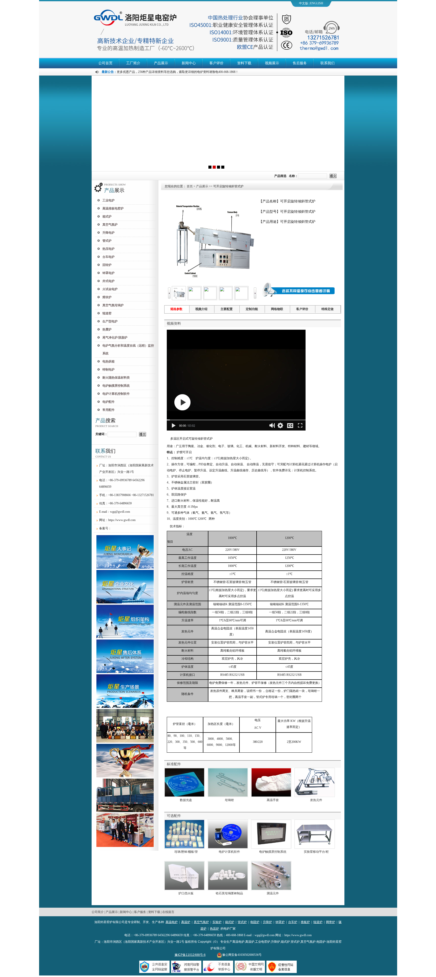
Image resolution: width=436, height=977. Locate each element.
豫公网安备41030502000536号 (242, 955)
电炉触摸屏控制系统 (116, 385)
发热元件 (316, 800)
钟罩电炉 (108, 273)
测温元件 (273, 893)
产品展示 (161, 63)
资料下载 (244, 63)
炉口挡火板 (186, 893)
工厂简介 (133, 63)
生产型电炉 (110, 321)
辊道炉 (317, 922)
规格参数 (176, 309)
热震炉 (107, 329)
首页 (190, 186)
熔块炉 (107, 297)
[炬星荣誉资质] (125, 741)
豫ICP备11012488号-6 (190, 955)
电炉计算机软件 (229, 851)
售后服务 (300, 63)
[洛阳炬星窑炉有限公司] (218, 123)
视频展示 (272, 63)
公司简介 (98, 912)
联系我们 (327, 63)
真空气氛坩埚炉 (113, 305)
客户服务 (140, 912)
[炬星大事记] (125, 567)
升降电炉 (108, 232)
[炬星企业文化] (125, 602)
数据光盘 (186, 800)
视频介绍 (201, 309)
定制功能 (252, 309)
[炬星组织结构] (125, 637)
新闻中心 (189, 63)
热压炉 (214, 928)
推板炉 (305, 922)
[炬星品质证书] (125, 776)
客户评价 (216, 63)
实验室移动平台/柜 (316, 851)
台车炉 (292, 922)
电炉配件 (108, 402)
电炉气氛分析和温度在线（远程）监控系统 (128, 349)
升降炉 (267, 922)
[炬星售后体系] (125, 672)
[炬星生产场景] (125, 707)
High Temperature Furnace (321, 4)
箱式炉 (107, 216)
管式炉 (107, 240)
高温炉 (185, 922)
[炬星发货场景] (125, 811)
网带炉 (330, 922)
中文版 (303, 3)
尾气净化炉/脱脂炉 (114, 337)
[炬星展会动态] (125, 846)
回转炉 (107, 265)
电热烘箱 (108, 361)
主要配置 (227, 309)
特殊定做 (327, 309)
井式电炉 (108, 281)
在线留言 (168, 912)
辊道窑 (107, 313)
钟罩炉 (280, 922)
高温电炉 (172, 922)
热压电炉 (108, 249)
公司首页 (105, 63)
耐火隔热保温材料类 (116, 377)
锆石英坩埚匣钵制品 (229, 893)
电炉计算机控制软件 (116, 393)
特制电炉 (108, 369)
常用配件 (108, 410)
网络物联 (277, 309)
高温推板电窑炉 (113, 208)
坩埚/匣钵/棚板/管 (186, 851)
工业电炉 (108, 200)
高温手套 (273, 800)
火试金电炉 (110, 289)
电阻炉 (254, 922)
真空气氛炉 (110, 224)
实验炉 (217, 922)
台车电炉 (108, 257)
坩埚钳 (229, 800)
